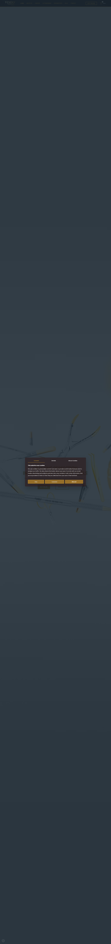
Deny (36, 481)
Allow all (74, 481)
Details (54, 460)
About (72, 460)
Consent (36, 460)
